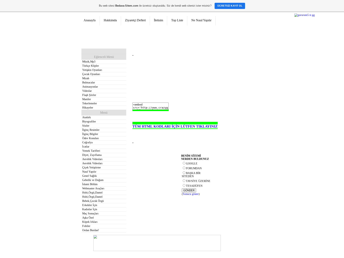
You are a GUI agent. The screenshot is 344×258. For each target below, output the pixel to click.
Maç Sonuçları (90, 213)
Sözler (85, 125)
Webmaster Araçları (93, 188)
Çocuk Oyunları (91, 74)
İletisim (158, 20)
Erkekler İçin (89, 205)
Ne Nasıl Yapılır (201, 20)
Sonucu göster (191, 194)
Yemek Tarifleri (91, 150)
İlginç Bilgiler (90, 134)
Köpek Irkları (90, 221)
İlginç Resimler (91, 129)
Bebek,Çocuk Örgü (93, 200)
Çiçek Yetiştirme (91, 167)
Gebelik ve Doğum (93, 180)
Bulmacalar (88, 82)
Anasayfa (90, 20)
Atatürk (86, 117)
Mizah (85, 78)
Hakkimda (110, 20)
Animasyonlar (90, 86)
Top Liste (177, 20)
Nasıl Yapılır (89, 171)
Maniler (86, 99)
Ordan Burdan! (90, 230)
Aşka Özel (88, 217)
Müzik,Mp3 (88, 61)
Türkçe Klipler (90, 65)
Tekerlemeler (89, 103)
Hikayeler (87, 107)
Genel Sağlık (89, 175)
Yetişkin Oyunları (92, 69)
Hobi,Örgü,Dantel (92, 192)
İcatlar (85, 146)
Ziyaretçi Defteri (135, 20)
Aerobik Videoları (92, 159)
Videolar (87, 90)
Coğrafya (87, 142)
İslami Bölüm (90, 184)
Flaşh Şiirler (89, 95)
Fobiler (86, 226)
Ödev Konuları (90, 138)
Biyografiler (89, 121)
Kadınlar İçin (89, 209)
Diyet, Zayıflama (92, 154)
